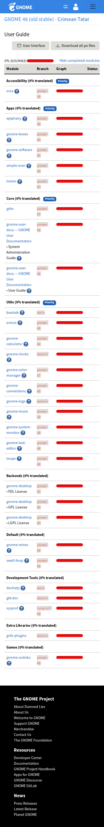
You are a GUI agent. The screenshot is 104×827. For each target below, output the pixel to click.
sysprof (12, 608)
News (19, 796)
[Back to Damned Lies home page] (21, 7)
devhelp (12, 587)
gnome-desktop (19, 485)
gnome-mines (17, 544)
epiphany (14, 118)
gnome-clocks (17, 354)
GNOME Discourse (28, 780)
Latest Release (25, 808)
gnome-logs (16, 401)
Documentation (26, 763)
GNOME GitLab (25, 785)
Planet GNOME (25, 814)
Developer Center (28, 757)
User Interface (33, 45)
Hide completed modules (79, 60)
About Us (21, 712)
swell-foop (15, 560)
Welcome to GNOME (29, 717)
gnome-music (17, 411)
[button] (76, 7)
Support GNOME (26, 723)
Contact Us (22, 734)
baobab (12, 312)
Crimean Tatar (73, 19)
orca (10, 90)
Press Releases (25, 803)
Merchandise (24, 729)
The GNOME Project (34, 699)
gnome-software (19, 149)
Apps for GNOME (27, 774)
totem (11, 181)
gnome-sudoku (18, 657)
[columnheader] (19, 69)
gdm (10, 208)
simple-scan (16, 165)
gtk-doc (12, 598)
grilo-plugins (16, 635)
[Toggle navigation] (93, 6)
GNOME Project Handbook (34, 769)
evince (11, 322)
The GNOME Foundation (33, 740)
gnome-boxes (17, 134)
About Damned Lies (29, 706)
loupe (11, 458)
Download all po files (78, 45)
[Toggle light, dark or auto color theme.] (67, 7)
